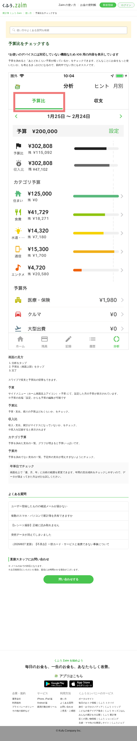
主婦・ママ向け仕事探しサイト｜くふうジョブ (101, 723)
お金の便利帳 (88, 4)
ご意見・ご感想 (67, 711)
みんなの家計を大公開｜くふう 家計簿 (97, 715)
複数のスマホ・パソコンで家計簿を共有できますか (42, 515)
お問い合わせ (66, 707)
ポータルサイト (86, 699)
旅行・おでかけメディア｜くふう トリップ (100, 707)
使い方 (63, 699)
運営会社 (16, 699)
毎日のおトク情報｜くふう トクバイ (96, 703)
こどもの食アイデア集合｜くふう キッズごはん (102, 711)
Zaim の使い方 (67, 4)
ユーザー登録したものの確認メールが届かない (39, 506)
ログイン (126, 5)
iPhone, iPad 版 (44, 699)
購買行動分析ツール (47, 707)
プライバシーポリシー (23, 707)
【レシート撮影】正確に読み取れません (35, 525)
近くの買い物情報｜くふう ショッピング (98, 719)
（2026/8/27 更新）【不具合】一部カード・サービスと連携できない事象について (60, 544)
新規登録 (108, 4)
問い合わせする (69, 579)
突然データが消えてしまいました (31, 534)
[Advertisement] (68, 618)
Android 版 (42, 703)
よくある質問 (66, 703)
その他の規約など (21, 711)
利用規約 (16, 703)
